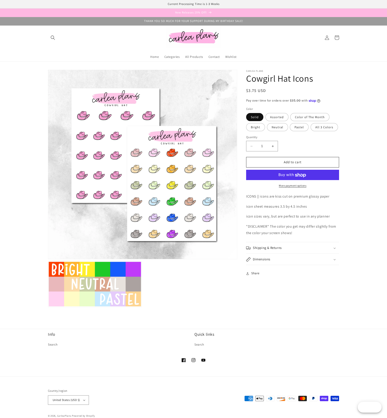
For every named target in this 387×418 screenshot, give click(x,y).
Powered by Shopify (83, 415)
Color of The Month (310, 117)
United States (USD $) (66, 400)
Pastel (299, 127)
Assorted (277, 117)
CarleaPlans (64, 415)
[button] (53, 38)
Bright (255, 127)
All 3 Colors (324, 127)
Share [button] (255, 273)
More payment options (292, 185)
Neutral (277, 127)
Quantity (251, 137)
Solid (255, 117)
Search (53, 344)
